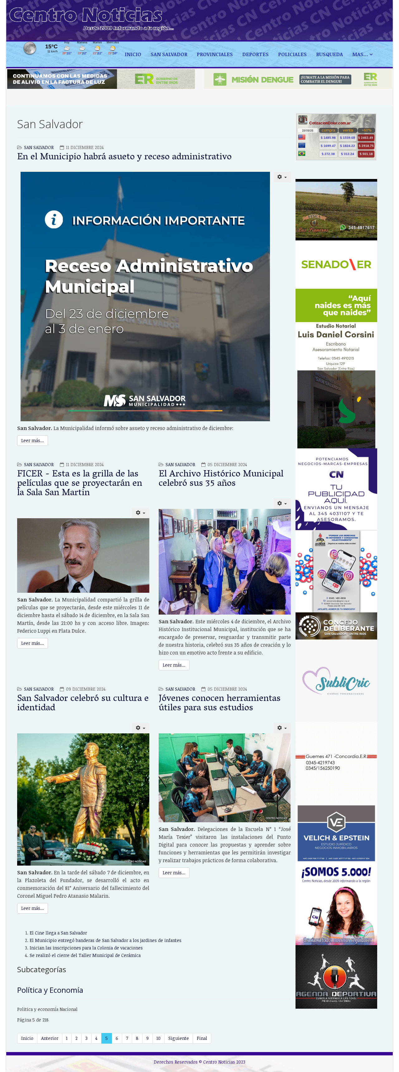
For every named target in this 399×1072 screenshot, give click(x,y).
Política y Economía (50, 990)
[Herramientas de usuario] (282, 177)
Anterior (49, 1038)
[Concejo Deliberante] (336, 626)
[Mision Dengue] (298, 79)
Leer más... (32, 440)
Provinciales (215, 54)
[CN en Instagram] (336, 904)
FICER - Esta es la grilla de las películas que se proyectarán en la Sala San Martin (79, 484)
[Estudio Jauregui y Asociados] (336, 763)
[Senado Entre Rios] (336, 281)
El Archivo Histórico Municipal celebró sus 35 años (221, 479)
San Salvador (169, 54)
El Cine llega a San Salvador (58, 933)
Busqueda (329, 54)
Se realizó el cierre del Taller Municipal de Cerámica (85, 955)
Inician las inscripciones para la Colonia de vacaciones (86, 948)
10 (158, 1038)
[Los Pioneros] (336, 209)
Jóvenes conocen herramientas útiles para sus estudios (220, 703)
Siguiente (178, 1038)
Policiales (292, 54)
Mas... (360, 54)
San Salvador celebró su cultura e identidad (83, 703)
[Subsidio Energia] (101, 79)
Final (202, 1038)
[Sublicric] (336, 681)
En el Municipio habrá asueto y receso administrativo (124, 158)
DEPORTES (255, 54)
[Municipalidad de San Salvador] (336, 409)
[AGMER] (336, 571)
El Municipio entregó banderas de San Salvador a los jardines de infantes (105, 940)
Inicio (133, 54)
